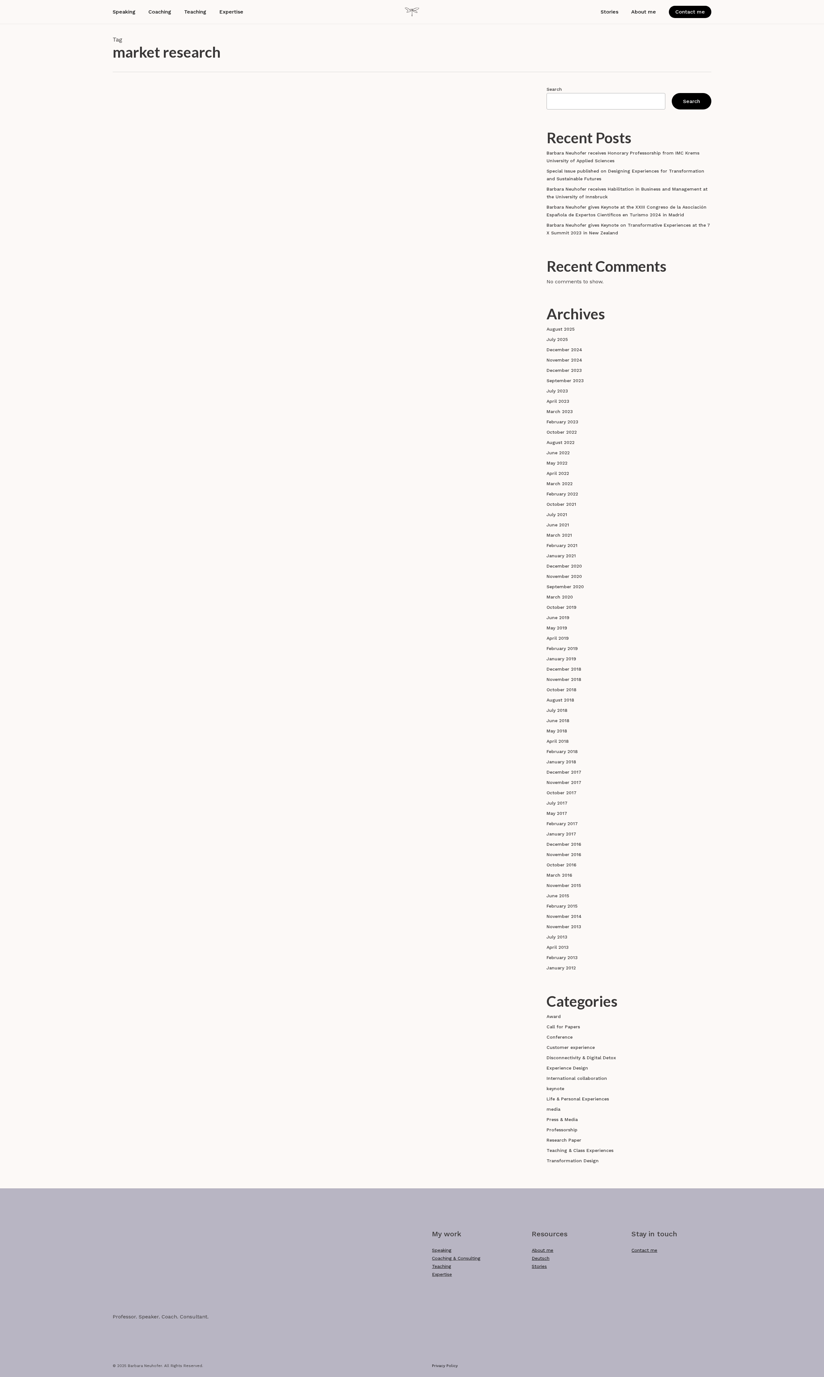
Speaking (441, 1250)
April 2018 (558, 741)
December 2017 (564, 772)
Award (554, 1016)
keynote (555, 1088)
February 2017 (562, 823)
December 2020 (564, 566)
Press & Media (562, 1119)
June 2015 (558, 895)
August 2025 (561, 329)
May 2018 (557, 730)
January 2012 (561, 967)
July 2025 (557, 339)
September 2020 (565, 586)
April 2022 (558, 473)
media (553, 1109)
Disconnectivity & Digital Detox (581, 1057)
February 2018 (562, 751)
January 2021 (561, 555)
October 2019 (561, 607)
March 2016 (559, 875)
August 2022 (561, 442)
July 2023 (557, 390)
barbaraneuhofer (309, 202)
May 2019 (557, 627)
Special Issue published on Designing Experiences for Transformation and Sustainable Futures (625, 174)
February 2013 (562, 957)
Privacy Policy (445, 1365)
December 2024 (564, 349)
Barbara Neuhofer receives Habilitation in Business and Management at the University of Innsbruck (627, 192)
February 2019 (562, 648)
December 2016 (564, 844)
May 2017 (557, 813)
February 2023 (562, 421)
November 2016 (564, 854)
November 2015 (564, 885)
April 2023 (558, 401)
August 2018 (560, 700)
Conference (560, 1037)
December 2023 (564, 370)
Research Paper (291, 140)
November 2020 (564, 576)
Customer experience (571, 1047)
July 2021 (557, 514)
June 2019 (558, 617)
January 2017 (561, 833)
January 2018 (561, 761)
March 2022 (560, 483)
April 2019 (558, 638)
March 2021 (559, 535)
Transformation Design (573, 1160)
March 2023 (560, 411)
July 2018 (557, 710)
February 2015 (562, 906)
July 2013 (557, 936)
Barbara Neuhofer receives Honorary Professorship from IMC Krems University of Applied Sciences (623, 156)
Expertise (442, 1274)
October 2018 (561, 689)
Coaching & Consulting (456, 1258)
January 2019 (561, 658)
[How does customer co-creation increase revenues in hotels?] (180, 174)
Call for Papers (563, 1026)
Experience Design (567, 1067)
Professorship (562, 1129)
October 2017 (561, 792)
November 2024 (564, 360)
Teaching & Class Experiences (580, 1150)
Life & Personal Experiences (578, 1098)
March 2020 (560, 596)
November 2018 (564, 679)
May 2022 (557, 463)
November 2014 (564, 916)
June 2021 (558, 524)
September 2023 (565, 380)
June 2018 (558, 720)
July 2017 (557, 803)
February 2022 (562, 493)
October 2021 (561, 504)
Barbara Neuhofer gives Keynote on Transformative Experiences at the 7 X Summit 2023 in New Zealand (628, 228)
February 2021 (562, 545)
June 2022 (558, 452)
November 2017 (564, 782)
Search (554, 89)
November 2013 (564, 926)
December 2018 (564, 669)
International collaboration (577, 1078)
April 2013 (558, 947)
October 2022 (562, 432)
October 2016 (561, 864)
